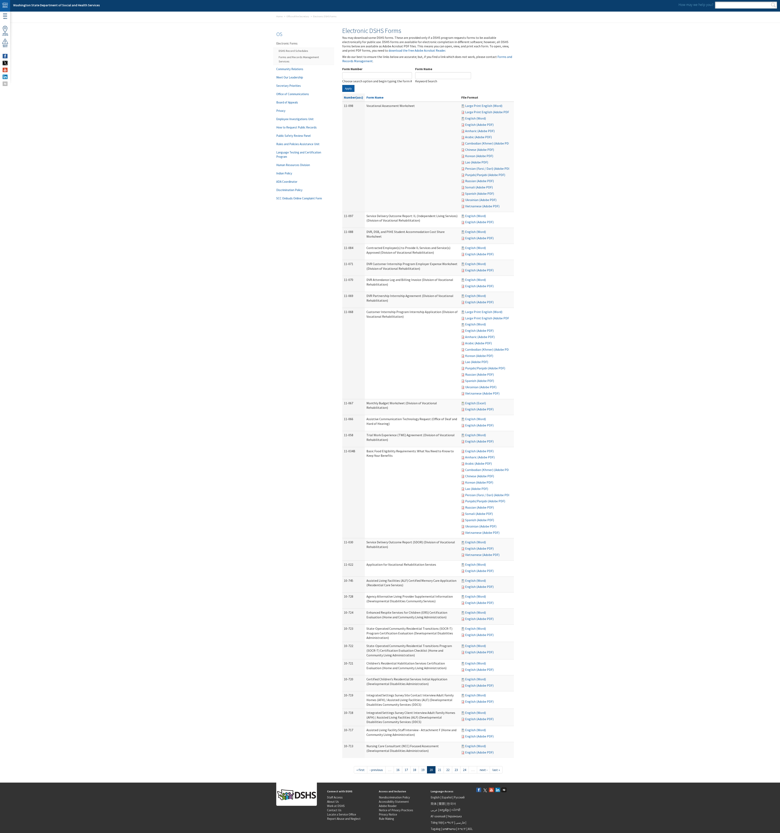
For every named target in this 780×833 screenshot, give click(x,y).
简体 (434, 804)
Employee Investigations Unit (295, 119)
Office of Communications (292, 94)
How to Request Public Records (296, 127)
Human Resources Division (293, 165)
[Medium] (504, 790)
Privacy (280, 111)
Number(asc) (353, 97)
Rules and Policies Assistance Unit (298, 144)
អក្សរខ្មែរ (444, 810)
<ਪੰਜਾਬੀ (455, 810)
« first (360, 770)
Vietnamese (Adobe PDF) (482, 206)
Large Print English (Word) (483, 106)
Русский (459, 797)
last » (496, 770)
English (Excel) (475, 403)
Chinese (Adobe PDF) (479, 150)
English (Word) (475, 118)
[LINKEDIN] (5, 76)
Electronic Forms (287, 43)
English (435, 797)
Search (773, 5)
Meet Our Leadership (289, 77)
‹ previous (376, 770)
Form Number (352, 69)
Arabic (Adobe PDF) (478, 137)
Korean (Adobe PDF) (479, 156)
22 (448, 770)
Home (279, 16)
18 (414, 770)
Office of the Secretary (297, 16)
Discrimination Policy (289, 190)
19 (423, 770)
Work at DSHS (336, 806)
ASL (470, 829)
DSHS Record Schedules (293, 51)
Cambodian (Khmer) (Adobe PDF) (488, 143)
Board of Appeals (287, 102)
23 (456, 770)
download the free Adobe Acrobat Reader (417, 50)
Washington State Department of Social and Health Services (56, 5)
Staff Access (335, 797)
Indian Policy (284, 173)
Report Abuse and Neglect (344, 819)
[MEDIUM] (5, 83)
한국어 (451, 804)
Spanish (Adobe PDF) (479, 193)
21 (439, 770)
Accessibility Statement (394, 802)
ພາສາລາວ (449, 829)
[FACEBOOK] (5, 56)
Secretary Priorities (288, 86)
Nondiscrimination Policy (394, 797)
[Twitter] (485, 790)
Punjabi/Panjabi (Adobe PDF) (485, 175)
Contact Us (334, 810)
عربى (434, 810)
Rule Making (386, 819)
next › (483, 770)
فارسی (460, 822)
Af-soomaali (438, 816)
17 (406, 770)
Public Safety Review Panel (293, 136)
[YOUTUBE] (5, 69)
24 (464, 770)
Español (447, 797)
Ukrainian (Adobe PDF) (480, 200)
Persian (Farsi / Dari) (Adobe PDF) (488, 168)
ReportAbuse (5, 46)
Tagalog (436, 829)
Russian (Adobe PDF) (479, 181)
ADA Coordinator (286, 182)
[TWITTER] (5, 63)
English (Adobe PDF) (479, 125)
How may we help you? (695, 4)
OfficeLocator (5, 34)
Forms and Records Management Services (299, 59)
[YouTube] (491, 790)
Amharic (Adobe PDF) (480, 131)
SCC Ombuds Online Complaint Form (299, 198)
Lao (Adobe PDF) (476, 162)
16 (398, 770)
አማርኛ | (450, 822)
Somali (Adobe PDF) (479, 187)
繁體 (442, 804)
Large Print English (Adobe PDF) (487, 112)
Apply (348, 88)
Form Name (423, 69)
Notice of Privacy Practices (396, 810)
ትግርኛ (462, 829)
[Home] (5, 6)
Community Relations (289, 69)
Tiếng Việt (437, 822)
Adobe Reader (388, 806)
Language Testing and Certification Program (298, 154)
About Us (333, 802)
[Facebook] (479, 790)
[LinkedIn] (497, 790)
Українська (454, 816)
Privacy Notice (388, 814)
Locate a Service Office (341, 814)
